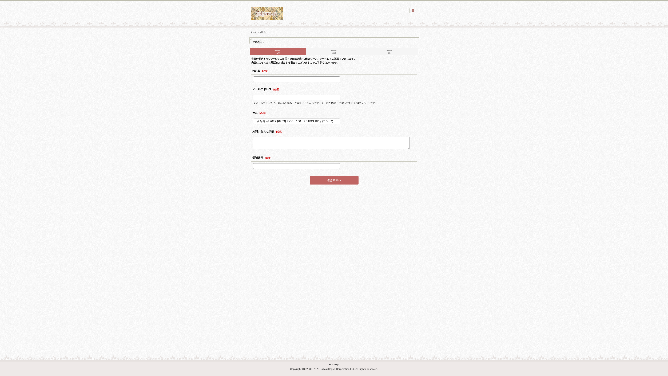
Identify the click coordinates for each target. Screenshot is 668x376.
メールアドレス (262, 89)
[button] (412, 10)
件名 (255, 113)
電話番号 (257, 157)
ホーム (335, 364)
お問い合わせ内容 (263, 131)
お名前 (256, 71)
